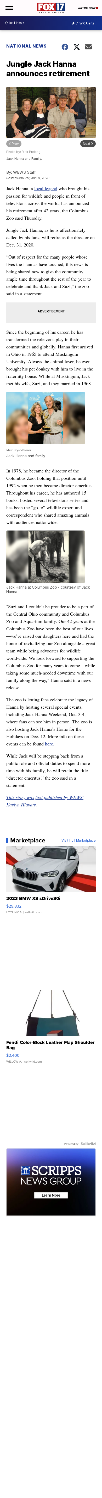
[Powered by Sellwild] (88, 1144)
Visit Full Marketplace (78, 840)
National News (26, 46)
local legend (45, 188)
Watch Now (87, 8)
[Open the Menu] (9, 7)
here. (49, 743)
